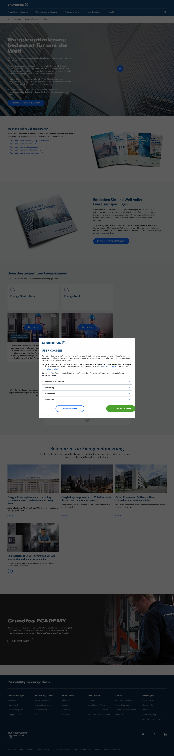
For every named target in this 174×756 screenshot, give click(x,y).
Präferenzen (50, 393)
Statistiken (49, 399)
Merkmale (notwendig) (55, 381)
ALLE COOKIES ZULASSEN (120, 408)
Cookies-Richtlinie (110, 367)
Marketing (49, 387)
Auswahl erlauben (70, 408)
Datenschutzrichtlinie (50, 369)
